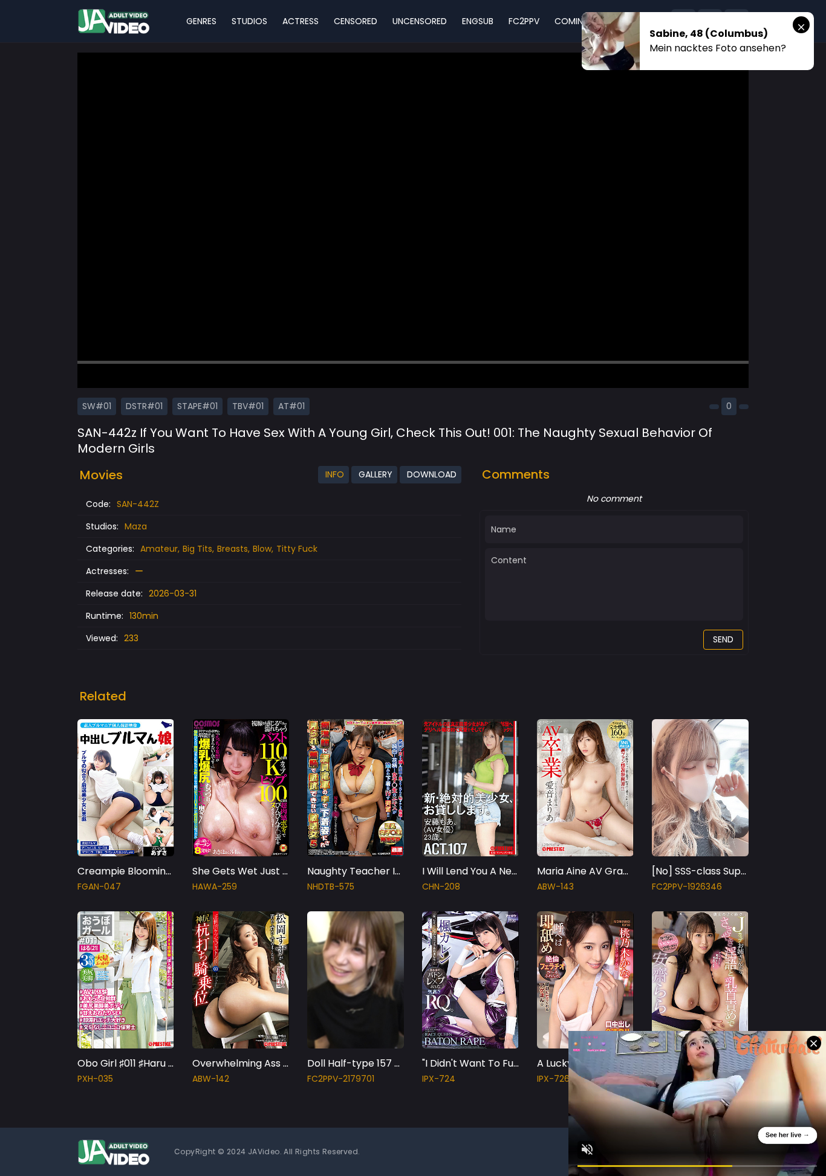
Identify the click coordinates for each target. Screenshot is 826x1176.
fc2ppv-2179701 (340, 1079)
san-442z (138, 504)
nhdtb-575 (330, 886)
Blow (262, 549)
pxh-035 (95, 1079)
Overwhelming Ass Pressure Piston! (275, 1063)
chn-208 (441, 886)
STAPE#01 (197, 406)
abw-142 (210, 1079)
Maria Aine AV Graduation (598, 871)
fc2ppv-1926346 (687, 886)
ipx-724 (438, 1079)
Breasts (232, 549)
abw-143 (555, 886)
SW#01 (96, 406)
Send (723, 639)
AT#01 (291, 406)
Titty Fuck (296, 549)
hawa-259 (214, 886)
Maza (136, 526)
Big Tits (197, 549)
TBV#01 (248, 406)
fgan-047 (99, 886)
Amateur (159, 549)
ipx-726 (553, 1079)
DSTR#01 (144, 406)
